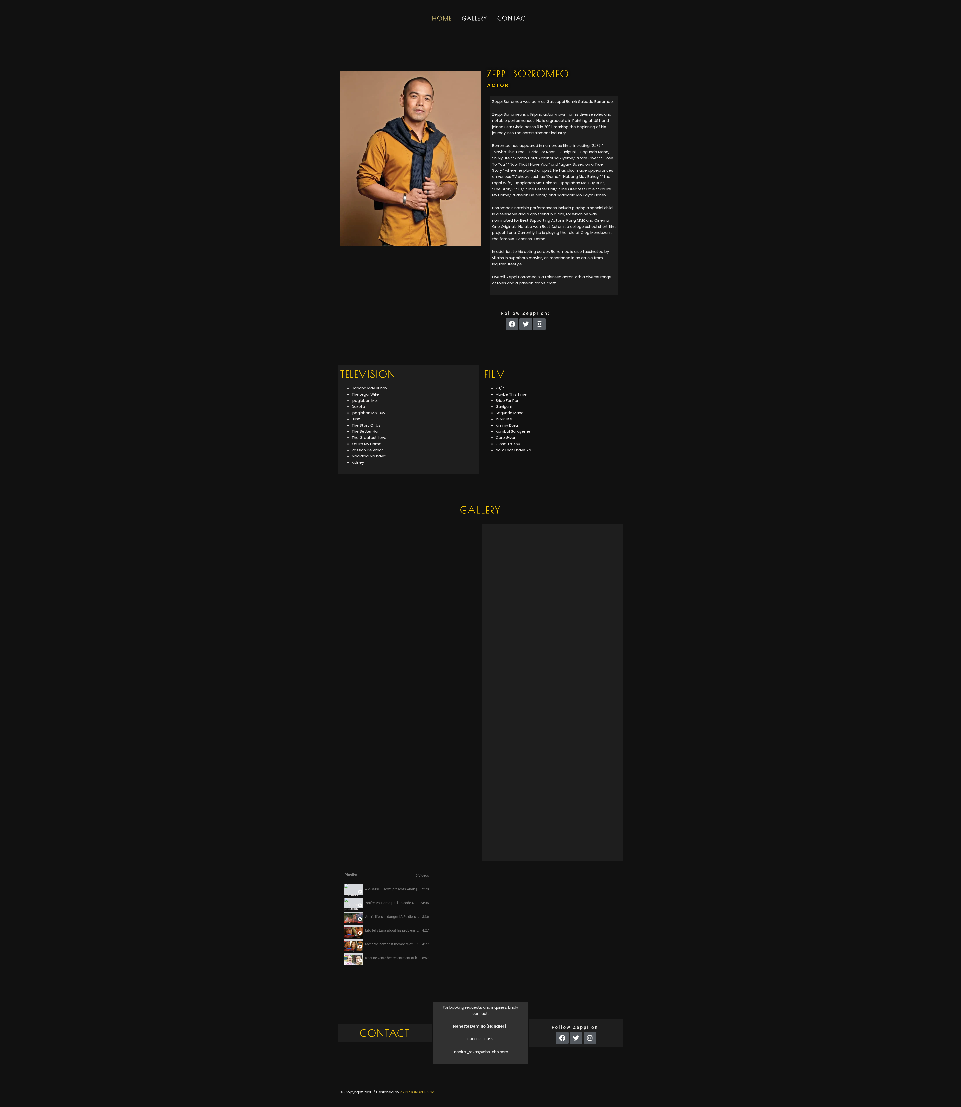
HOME (442, 18)
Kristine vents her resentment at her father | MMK (403, 958)
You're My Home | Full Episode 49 (390, 903)
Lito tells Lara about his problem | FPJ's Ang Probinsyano (409, 930)
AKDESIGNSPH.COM (417, 1092)
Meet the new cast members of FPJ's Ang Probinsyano (407, 944)
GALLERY (475, 18)
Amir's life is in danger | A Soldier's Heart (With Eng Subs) (408, 917)
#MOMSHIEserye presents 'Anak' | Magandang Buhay (406, 889)
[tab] (386, 889)
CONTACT (513, 18)
